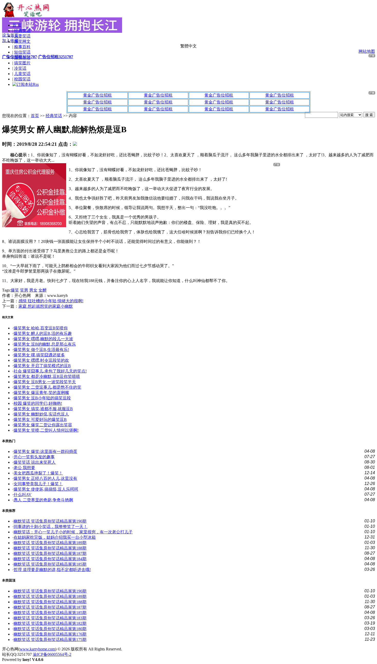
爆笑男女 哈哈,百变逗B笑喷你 (41, 328)
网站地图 (367, 51)
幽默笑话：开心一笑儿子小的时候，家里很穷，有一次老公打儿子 (73, 532)
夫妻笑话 (22, 36)
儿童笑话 (22, 73)
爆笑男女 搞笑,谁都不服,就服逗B (43, 409)
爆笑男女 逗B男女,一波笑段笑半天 (45, 382)
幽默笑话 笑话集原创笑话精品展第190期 (50, 521)
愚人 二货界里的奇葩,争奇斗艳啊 (43, 500)
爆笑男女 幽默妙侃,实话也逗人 (41, 414)
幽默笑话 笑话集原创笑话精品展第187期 (50, 553)
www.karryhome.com (37, 649)
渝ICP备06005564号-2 (52, 654)
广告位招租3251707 (19, 57)
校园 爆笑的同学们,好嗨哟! (38, 403)
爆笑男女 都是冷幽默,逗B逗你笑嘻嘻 (47, 376)
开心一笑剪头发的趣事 (34, 457)
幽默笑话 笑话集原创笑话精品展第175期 (50, 639)
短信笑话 (22, 52)
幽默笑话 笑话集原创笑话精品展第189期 (50, 543)
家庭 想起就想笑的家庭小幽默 (45, 306)
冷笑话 (20, 68)
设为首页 (10, 35)
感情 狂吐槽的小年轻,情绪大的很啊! (50, 301)
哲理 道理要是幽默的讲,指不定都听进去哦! (52, 569)
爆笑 (15, 290)
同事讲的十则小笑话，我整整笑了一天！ (50, 526)
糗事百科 (22, 47)
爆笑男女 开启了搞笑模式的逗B (42, 366)
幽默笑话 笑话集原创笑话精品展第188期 (50, 548)
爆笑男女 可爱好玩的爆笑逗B (40, 419)
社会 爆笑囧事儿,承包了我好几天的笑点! (50, 371)
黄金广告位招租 (97, 95)
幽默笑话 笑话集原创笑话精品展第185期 (50, 564)
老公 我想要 (24, 467)
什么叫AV (23, 494)
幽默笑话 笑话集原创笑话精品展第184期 (50, 559)
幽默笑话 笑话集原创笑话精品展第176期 (50, 634)
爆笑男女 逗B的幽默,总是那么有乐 (45, 344)
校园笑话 (22, 79)
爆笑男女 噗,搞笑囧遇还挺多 (39, 355)
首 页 (17, 25)
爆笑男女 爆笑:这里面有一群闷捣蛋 (45, 451)
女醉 (42, 290)
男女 (33, 290)
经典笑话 (22, 30)
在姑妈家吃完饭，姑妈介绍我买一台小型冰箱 (55, 537)
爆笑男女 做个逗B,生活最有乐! (41, 349)
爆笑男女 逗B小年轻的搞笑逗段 (42, 398)
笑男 (24, 290)
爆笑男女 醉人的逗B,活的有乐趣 (43, 333)
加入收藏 (10, 40)
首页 (35, 115)
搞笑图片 (22, 63)
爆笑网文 (22, 41)
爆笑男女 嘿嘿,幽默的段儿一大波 (43, 339)
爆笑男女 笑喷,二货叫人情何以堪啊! (46, 430)
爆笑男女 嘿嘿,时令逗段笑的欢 (41, 360)
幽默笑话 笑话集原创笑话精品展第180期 (50, 629)
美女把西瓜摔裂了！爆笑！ (38, 473)
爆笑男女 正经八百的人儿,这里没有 (45, 478)
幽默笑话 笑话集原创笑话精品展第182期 (50, 623)
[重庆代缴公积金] (34, 226)
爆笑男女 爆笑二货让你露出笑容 (43, 425)
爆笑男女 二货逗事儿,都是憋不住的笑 (47, 387)
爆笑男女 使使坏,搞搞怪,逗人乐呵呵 (46, 489)
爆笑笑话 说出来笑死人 (35, 462)
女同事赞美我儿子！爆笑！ (38, 484)
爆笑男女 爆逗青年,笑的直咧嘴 (41, 392)
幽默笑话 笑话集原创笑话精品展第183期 (50, 618)
